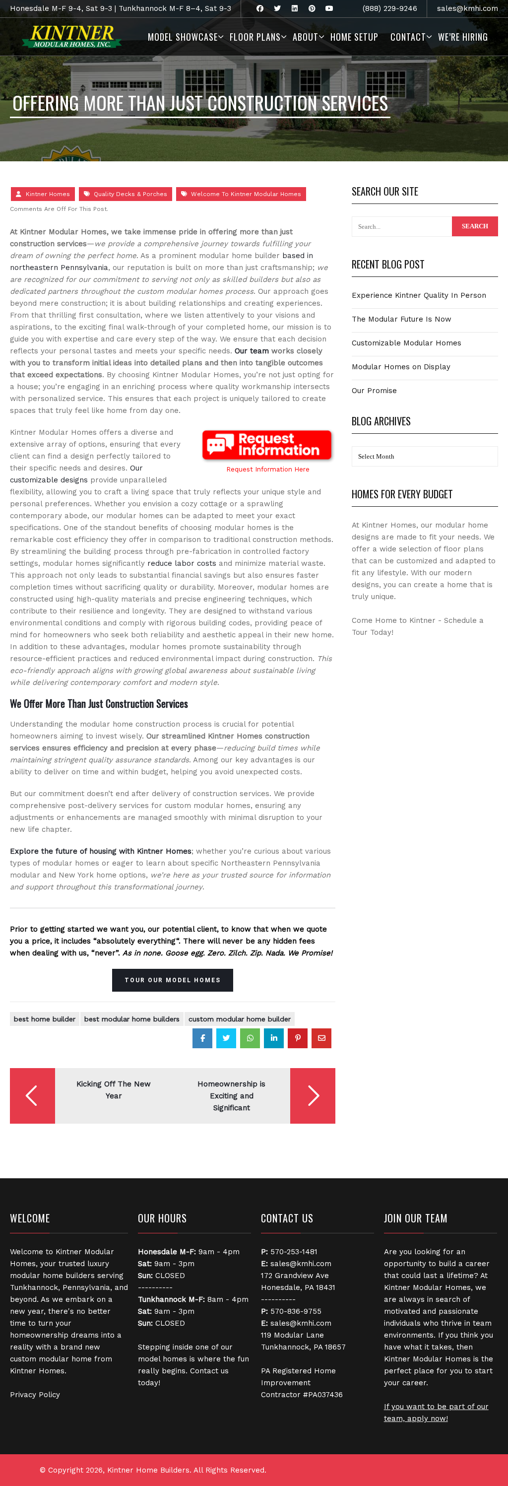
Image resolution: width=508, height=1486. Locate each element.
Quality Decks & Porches (130, 194)
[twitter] (277, 8)
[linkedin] (294, 8)
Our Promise (374, 390)
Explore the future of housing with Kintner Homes (100, 851)
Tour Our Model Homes (173, 980)
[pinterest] (311, 8)
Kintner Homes (48, 194)
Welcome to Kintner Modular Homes (246, 194)
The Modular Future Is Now (401, 319)
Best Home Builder (44, 1019)
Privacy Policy (35, 1394)
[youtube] (329, 8)
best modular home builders (132, 1019)
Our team (252, 350)
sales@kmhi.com (467, 8)
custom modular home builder (240, 1019)
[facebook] (259, 8)
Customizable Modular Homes (406, 342)
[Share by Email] (321, 1038)
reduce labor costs (181, 563)
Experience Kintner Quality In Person (419, 295)
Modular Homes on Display (401, 366)
